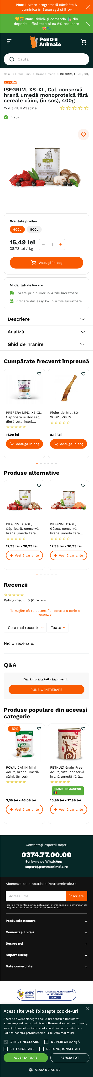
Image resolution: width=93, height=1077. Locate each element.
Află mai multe (64, 1033)
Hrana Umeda (45, 74)
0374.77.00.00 (46, 854)
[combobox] (46, 59)
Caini (7, 74)
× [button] (87, 1009)
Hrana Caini (23, 74)
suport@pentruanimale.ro (46, 866)
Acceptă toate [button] (26, 1058)
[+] (60, 244)
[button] (17, 229)
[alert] (46, 1040)
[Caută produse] (13, 59)
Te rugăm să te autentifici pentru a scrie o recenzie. (45, 612)
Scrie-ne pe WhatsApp (43, 861)
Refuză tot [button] (70, 1058)
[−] (43, 244)
